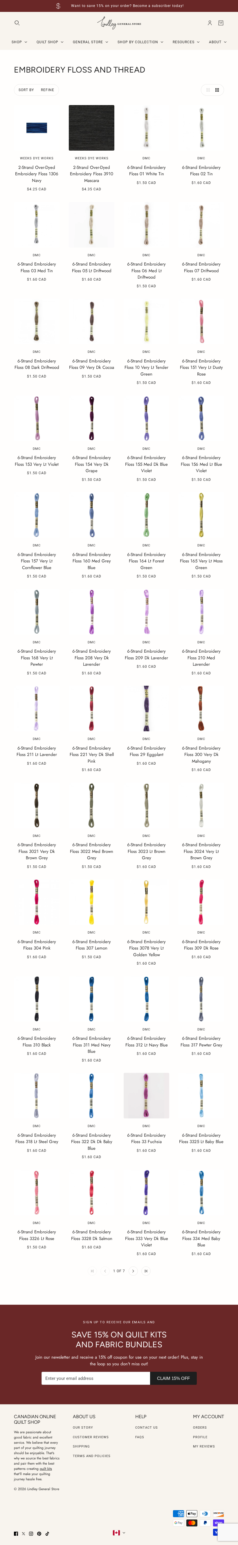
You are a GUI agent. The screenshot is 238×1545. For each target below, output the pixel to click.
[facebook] (16, 1533)
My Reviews (204, 1446)
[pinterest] (39, 1533)
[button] (206, 90)
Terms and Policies (92, 1456)
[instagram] (31, 1533)
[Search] (17, 23)
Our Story (83, 1428)
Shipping (81, 1446)
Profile (200, 1437)
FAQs (139, 1437)
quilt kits (46, 1468)
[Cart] (221, 23)
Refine (47, 90)
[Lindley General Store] (119, 23)
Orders (200, 1428)
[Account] (210, 23)
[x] (23, 1533)
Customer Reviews (91, 1437)
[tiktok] (47, 1533)
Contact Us (146, 1428)
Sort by (26, 90)
